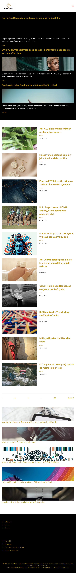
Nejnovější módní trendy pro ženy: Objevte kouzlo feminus (28, 482)
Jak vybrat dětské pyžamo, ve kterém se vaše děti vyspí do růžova (55, 263)
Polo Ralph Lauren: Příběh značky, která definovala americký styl (53, 210)
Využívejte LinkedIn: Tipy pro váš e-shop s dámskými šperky (29, 422)
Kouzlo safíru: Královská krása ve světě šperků (23, 502)
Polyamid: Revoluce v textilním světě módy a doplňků (31, 18)
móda (3, 45)
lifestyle (4, 112)
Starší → (71, 398)
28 (55, 398)
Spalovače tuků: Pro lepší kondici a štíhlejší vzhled (29, 85)
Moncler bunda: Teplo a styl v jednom (19, 442)
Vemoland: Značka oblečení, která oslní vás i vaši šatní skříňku (30, 462)
